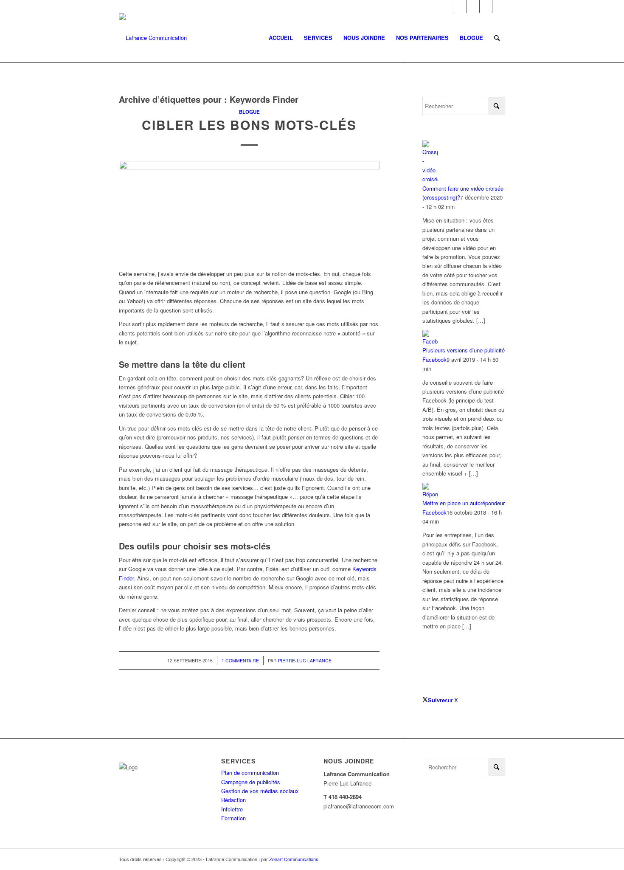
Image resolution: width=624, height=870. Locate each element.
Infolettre (232, 809)
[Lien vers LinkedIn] (486, 6)
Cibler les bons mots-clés (249, 124)
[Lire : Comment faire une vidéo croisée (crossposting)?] (430, 179)
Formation (233, 818)
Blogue (249, 111)
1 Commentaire (240, 660)
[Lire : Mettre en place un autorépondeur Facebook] (430, 494)
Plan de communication (250, 773)
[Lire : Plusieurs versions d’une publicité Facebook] (430, 341)
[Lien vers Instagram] (473, 6)
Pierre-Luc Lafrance (305, 660)
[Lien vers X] (460, 6)
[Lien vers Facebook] (447, 6)
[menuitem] (280, 37)
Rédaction (233, 800)
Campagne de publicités (250, 782)
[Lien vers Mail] (498, 6)
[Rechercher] (497, 37)
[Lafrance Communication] (153, 37)
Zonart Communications (293, 859)
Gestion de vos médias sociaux (260, 791)
